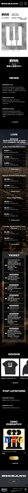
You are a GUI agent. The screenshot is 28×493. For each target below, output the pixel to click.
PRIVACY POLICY (15, 488)
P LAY (15, 458)
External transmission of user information (16, 491)
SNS (21, 3)
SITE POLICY (21, 488)
